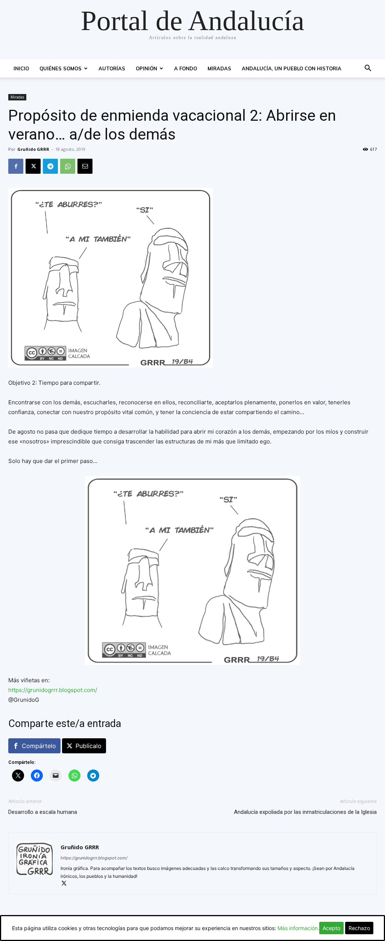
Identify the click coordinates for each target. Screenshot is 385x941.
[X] (33, 166)
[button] (368, 69)
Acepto (331, 928)
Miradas (219, 68)
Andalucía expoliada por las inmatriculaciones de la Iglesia (305, 812)
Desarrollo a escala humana (42, 812)
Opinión (146, 68)
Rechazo (359, 928)
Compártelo (39, 746)
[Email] (84, 166)
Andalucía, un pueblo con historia (291, 68)
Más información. (298, 928)
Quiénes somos (60, 68)
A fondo (185, 68)
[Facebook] (15, 166)
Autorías (112, 68)
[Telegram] (50, 166)
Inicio (21, 68)
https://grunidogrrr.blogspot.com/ (52, 690)
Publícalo (89, 746)
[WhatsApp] (67, 166)
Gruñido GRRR (33, 149)
